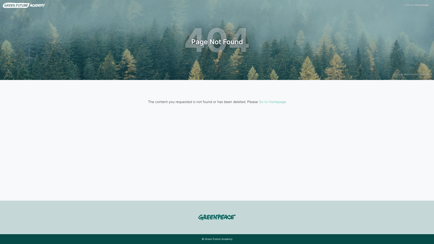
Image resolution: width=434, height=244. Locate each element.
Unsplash (425, 74)
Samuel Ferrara (410, 74)
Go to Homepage (417, 5)
